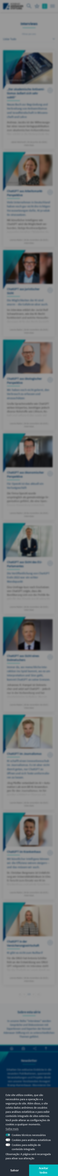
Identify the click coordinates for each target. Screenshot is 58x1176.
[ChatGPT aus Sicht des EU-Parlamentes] (29, 568)
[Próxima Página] (33, 994)
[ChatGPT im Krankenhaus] (29, 856)
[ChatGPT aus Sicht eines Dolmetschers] (29, 664)
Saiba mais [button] (12, 1129)
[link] (24, 994)
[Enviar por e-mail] (23, 1048)
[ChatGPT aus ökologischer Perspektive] (29, 385)
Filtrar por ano (29, 34)
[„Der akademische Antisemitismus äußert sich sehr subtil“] (29, 99)
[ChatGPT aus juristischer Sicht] (29, 293)
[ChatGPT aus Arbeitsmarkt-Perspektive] (29, 199)
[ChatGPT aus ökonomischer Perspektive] (29, 476)
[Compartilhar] (35, 1048)
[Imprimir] (12, 1048)
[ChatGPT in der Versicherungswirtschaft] (29, 944)
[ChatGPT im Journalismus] (29, 762)
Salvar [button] (14, 1170)
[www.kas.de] (13, 6)
